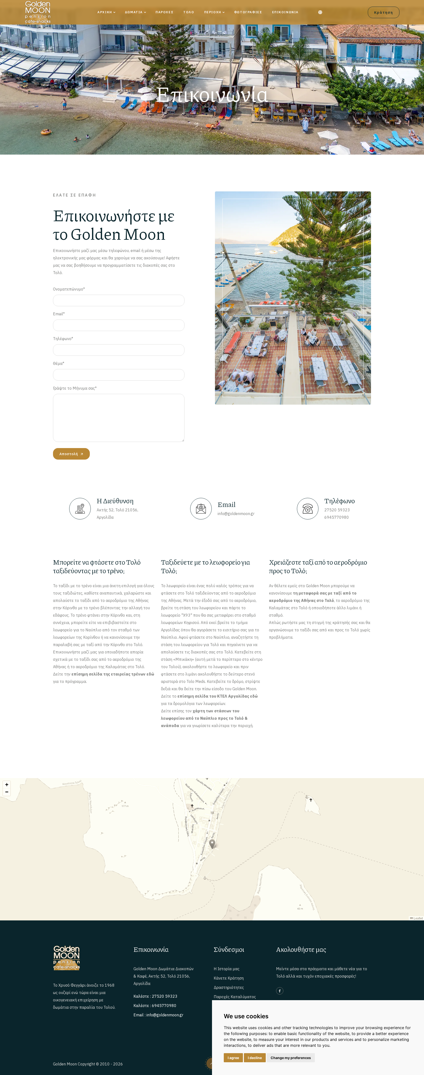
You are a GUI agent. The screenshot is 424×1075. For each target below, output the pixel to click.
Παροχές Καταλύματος (235, 996)
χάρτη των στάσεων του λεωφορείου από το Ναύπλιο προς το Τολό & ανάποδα (204, 718)
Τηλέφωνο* (63, 338)
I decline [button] (255, 1058)
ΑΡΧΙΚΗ (104, 12)
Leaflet (418, 918)
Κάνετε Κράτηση (229, 978)
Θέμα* (58, 363)
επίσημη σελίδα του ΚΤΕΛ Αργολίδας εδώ (217, 696)
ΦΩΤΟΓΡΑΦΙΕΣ (248, 12)
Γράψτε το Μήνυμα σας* (75, 388)
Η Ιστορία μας (226, 968)
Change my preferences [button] (291, 1058)
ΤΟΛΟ (188, 12)
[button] (212, 844)
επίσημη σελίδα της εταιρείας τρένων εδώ (112, 674)
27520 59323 (337, 509)
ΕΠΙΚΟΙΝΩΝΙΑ (285, 12)
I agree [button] (233, 1058)
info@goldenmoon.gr (236, 513)
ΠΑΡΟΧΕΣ (164, 12)
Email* (59, 313)
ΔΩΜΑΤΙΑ (134, 12)
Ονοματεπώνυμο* (69, 289)
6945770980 (336, 517)
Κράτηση (383, 12)
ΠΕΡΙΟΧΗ (212, 12)
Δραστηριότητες (229, 987)
